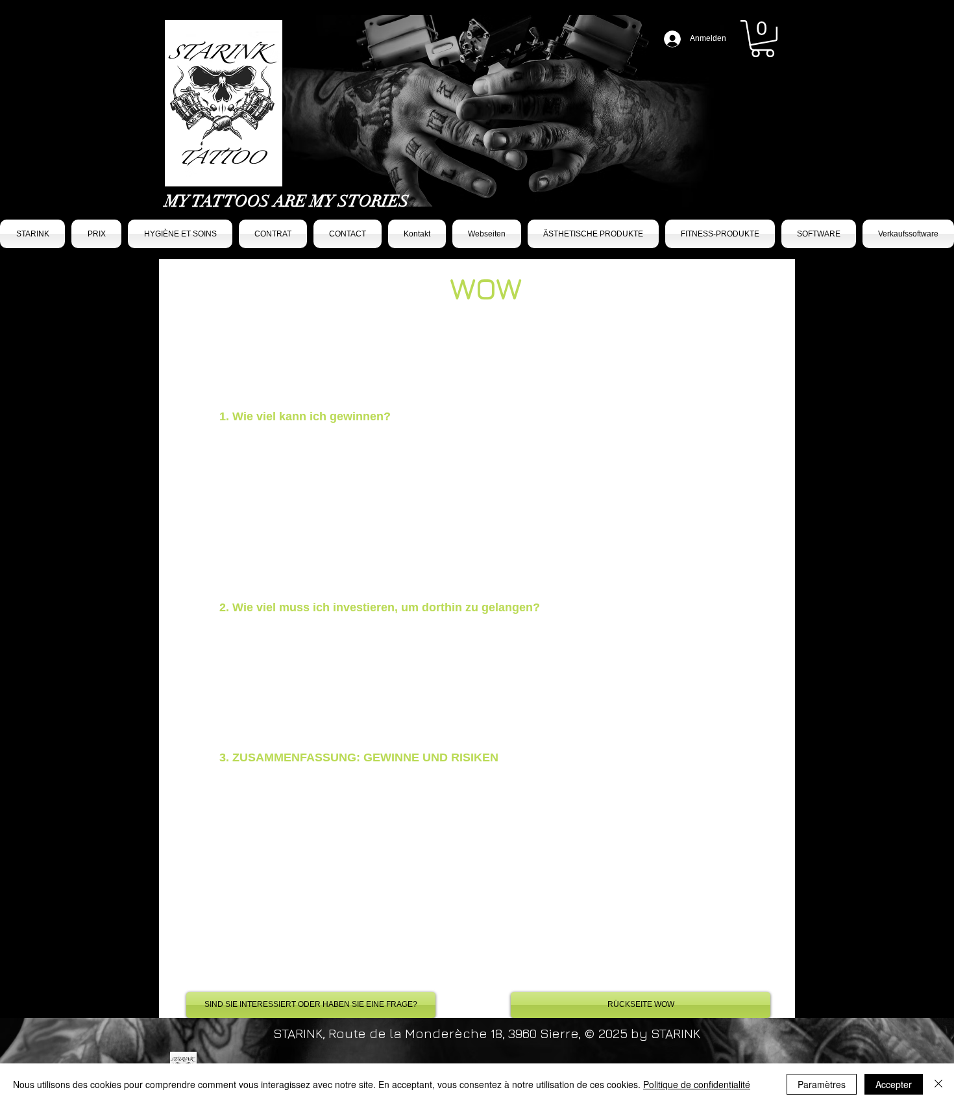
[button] (762, 38)
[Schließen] (938, 1084)
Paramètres (822, 1084)
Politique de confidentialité (696, 1084)
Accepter (893, 1084)
